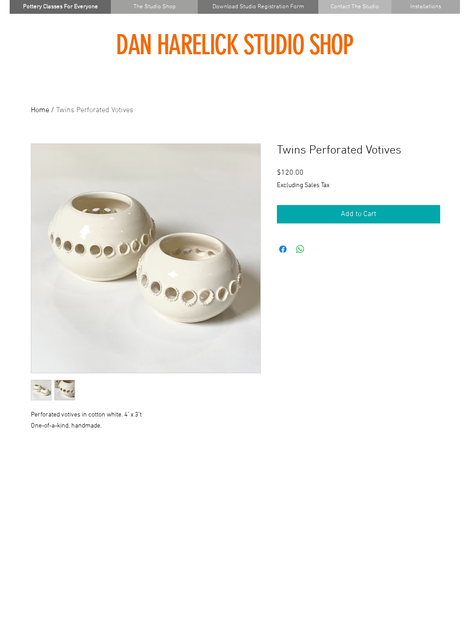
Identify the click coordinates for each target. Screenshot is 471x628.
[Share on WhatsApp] (300, 249)
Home (40, 110)
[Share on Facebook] (282, 249)
